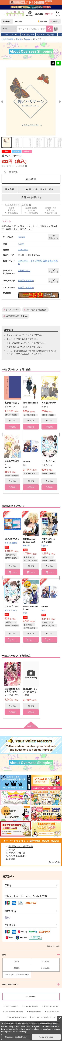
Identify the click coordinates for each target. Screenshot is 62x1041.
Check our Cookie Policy (16, 1036)
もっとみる (54, 861)
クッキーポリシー (53, 1012)
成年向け (18, 21)
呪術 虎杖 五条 (28, 34)
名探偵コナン (10, 554)
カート (14, 572)
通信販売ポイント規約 (51, 1006)
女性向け (55, 21)
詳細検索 (56, 28)
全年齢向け (7, 21)
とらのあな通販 (7, 39)
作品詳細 (12, 426)
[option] (31, 101)
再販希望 (31, 179)
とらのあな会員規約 (31, 1006)
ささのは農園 (11, 542)
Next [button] (60, 101)
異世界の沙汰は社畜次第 (21, 846)
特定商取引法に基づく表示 (17, 1017)
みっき (12, 849)
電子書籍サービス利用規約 (14, 1012)
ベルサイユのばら (17, 855)
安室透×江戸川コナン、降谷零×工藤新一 (31, 473)
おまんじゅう (11, 610)
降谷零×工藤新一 (12, 414)
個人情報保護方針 (35, 1012)
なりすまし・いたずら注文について (43, 1017)
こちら (28, 335)
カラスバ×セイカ (17, 852)
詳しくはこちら (53, 946)
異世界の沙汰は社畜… (46, 34)
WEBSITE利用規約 (12, 1006)
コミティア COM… (10, 34)
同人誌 (18, 39)
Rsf (43, 610)
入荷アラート (53, 238)
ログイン (49, 13)
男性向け (43, 21)
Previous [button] (2, 101)
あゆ (25, 612)
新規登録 (39, 13)
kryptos (26, 545)
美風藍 (12, 858)
